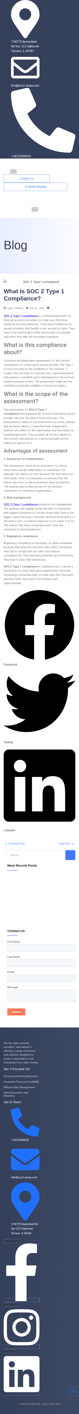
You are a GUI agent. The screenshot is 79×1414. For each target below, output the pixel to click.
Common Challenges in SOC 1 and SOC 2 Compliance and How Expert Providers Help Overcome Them (41, 881)
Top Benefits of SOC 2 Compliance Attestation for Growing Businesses (38, 908)
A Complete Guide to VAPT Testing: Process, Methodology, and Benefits (35, 895)
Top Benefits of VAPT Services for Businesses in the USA (40, 922)
